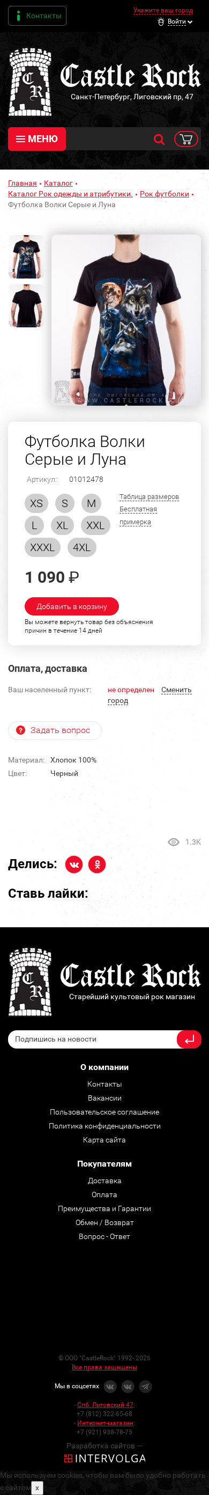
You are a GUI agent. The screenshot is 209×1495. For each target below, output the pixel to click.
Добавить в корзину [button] (71, 606)
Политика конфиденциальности (105, 1126)
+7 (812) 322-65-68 (104, 1414)
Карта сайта (104, 1139)
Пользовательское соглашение (104, 1112)
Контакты (44, 15)
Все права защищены (104, 1367)
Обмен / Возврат (105, 1222)
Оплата (104, 1194)
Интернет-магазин (105, 1423)
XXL (95, 525)
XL (62, 525)
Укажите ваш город (163, 10)
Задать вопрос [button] (60, 730)
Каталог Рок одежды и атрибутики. (70, 193)
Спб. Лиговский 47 (105, 1405)
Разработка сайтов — (104, 1445)
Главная (22, 183)
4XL (82, 547)
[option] (126, 320)
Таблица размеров (149, 497)
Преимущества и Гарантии (104, 1208)
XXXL (42, 547)
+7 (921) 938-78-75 (104, 1432)
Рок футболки (164, 193)
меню (43, 138)
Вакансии (105, 1098)
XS (36, 503)
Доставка (105, 1180)
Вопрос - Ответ (104, 1236)
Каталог (58, 183)
